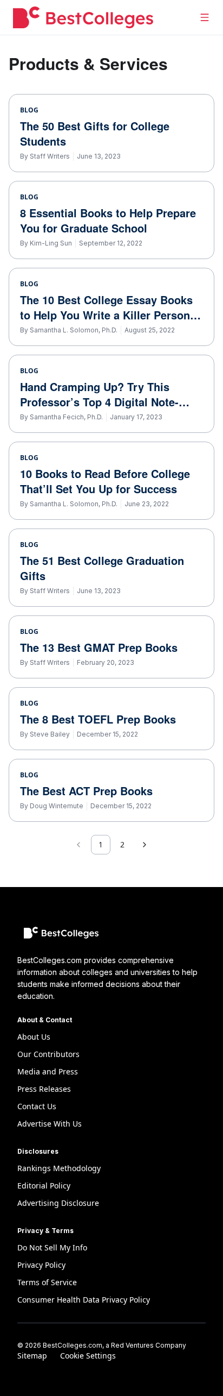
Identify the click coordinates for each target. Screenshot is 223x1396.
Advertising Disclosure (58, 1203)
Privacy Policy (41, 1265)
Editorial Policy (43, 1185)
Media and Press (47, 1071)
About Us (33, 1037)
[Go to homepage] (83, 17)
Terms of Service (47, 1282)
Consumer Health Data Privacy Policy (83, 1299)
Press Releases (44, 1089)
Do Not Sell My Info (52, 1247)
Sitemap (32, 1355)
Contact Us (36, 1106)
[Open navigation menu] (204, 17)
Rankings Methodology (59, 1168)
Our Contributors (48, 1054)
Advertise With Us (49, 1123)
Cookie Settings (88, 1355)
